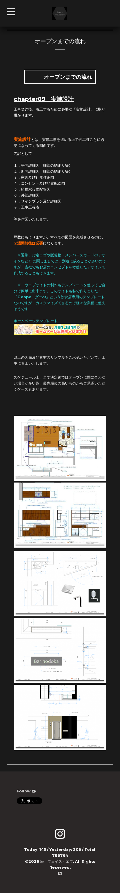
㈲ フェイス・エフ (56, 861)
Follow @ (26, 791)
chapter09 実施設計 (44, 99)
